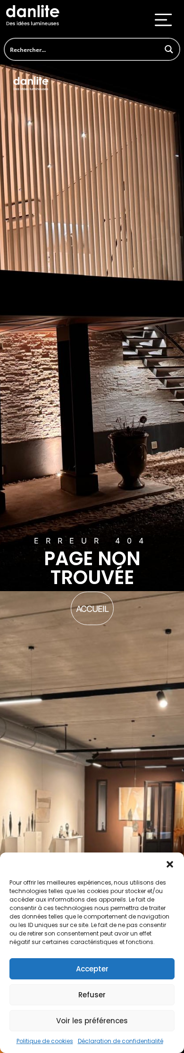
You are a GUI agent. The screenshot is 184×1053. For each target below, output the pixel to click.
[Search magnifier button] (168, 49)
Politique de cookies (45, 1041)
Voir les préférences (92, 1021)
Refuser (92, 995)
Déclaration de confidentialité (120, 1041)
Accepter (92, 969)
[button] (170, 864)
